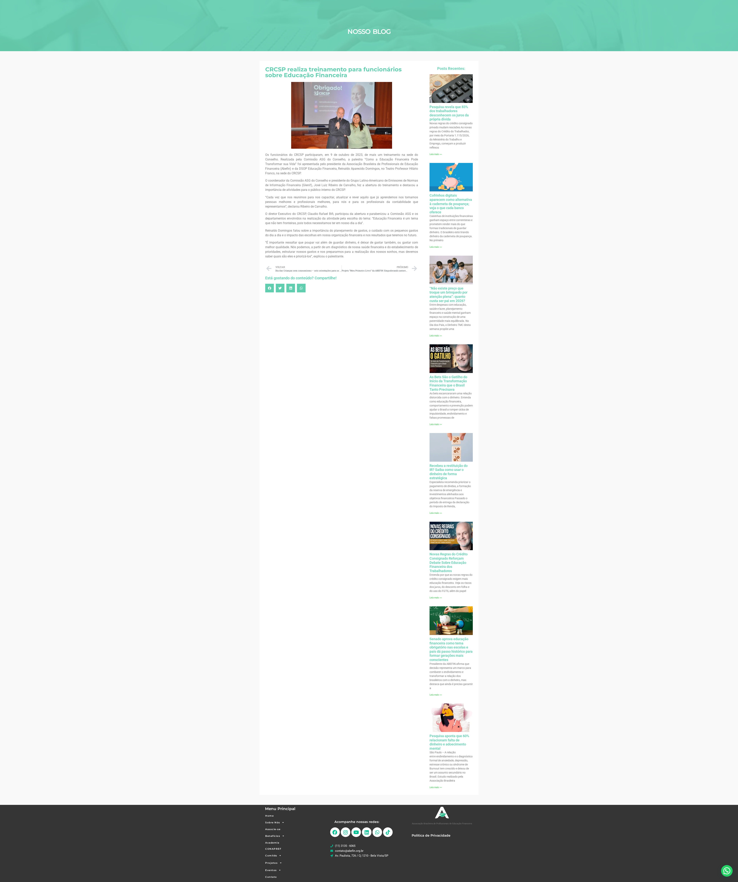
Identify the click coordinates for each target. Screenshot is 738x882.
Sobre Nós (272, 822)
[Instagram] (345, 832)
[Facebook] (335, 832)
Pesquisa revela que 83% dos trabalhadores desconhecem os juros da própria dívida (449, 113)
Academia (272, 842)
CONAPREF (273, 848)
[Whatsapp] (377, 832)
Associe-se (272, 829)
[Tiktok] (388, 832)
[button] (269, 288)
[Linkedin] (366, 832)
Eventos (271, 870)
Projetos (271, 862)
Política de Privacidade (431, 835)
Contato (271, 876)
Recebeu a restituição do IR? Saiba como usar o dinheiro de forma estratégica (449, 472)
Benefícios (272, 835)
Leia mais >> (436, 154)
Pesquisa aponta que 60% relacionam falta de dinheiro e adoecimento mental (449, 742)
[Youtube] (356, 832)
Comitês (271, 855)
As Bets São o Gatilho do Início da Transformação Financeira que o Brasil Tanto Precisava (448, 383)
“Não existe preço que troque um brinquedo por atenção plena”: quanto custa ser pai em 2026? (448, 294)
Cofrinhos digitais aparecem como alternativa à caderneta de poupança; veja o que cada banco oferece (451, 203)
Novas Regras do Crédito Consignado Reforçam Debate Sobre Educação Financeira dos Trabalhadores (449, 562)
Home (269, 815)
